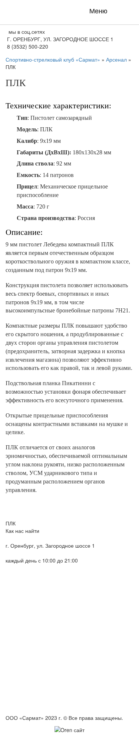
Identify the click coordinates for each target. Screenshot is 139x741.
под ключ (69, 737)
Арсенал (116, 59)
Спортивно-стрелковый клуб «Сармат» (53, 59)
